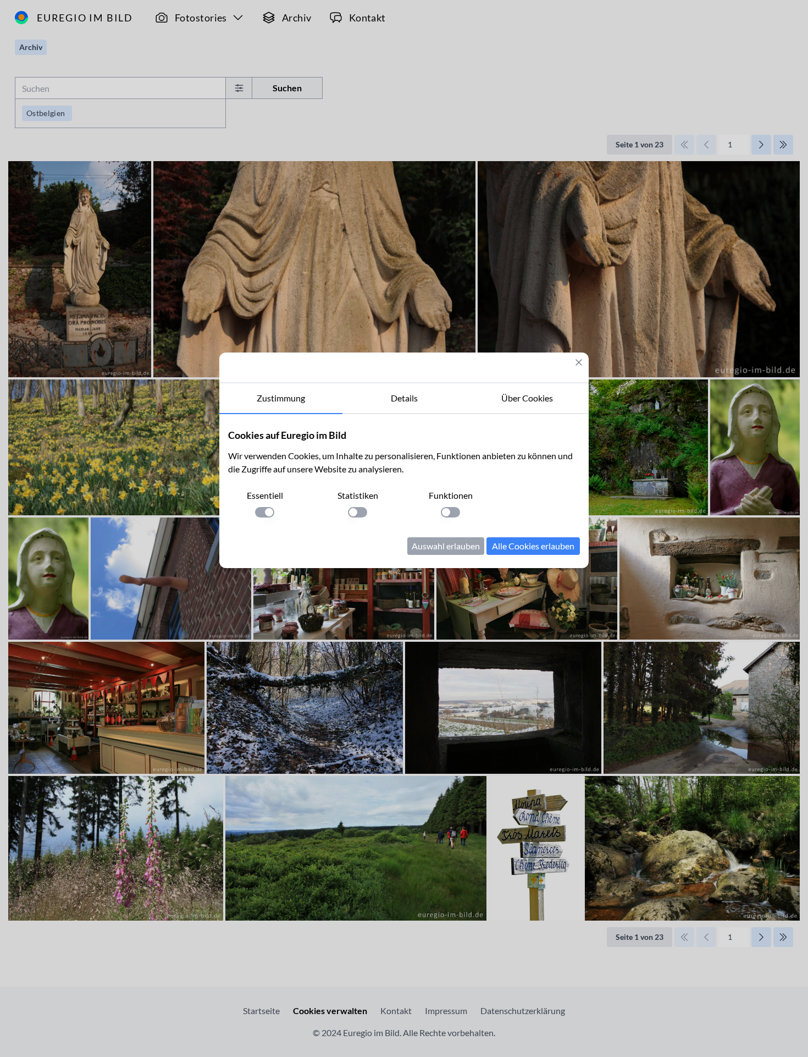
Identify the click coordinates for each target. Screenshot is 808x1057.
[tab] (280, 398)
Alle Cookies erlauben (533, 546)
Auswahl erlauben (446, 546)
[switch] (264, 512)
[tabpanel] (404, 491)
